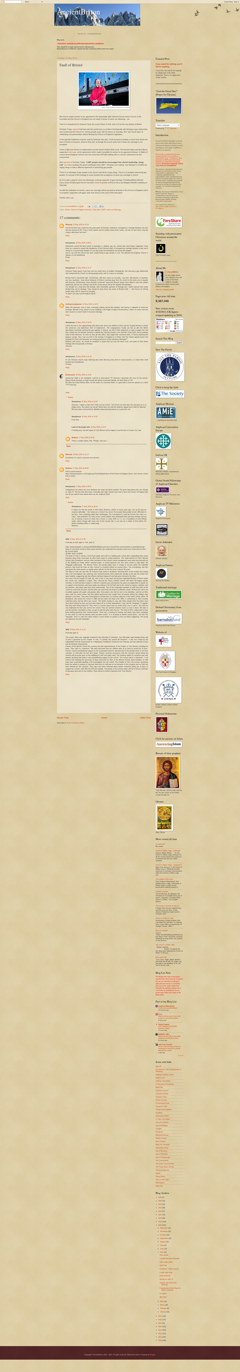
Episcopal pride (161, 957)
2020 (160, 1218)
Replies (70, 397)
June (162, 1249)
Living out (159, 1132)
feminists (88, 210)
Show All (180, 1055)
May (162, 1252)
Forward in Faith (161, 1106)
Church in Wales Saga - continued (168, 851)
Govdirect (159, 1113)
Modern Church (161, 1138)
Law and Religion (162, 1125)
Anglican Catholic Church (165, 1075)
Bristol (67, 210)
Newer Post (62, 718)
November (164, 1231)
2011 (160, 1337)
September (164, 1238)
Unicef (158, 1173)
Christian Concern (162, 1090)
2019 (160, 1222)
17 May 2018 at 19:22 (90, 506)
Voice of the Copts (162, 1180)
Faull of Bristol (165, 1276)
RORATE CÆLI (164, 1034)
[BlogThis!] (95, 206)
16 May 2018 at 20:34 (83, 356)
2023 (160, 1208)
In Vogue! (163, 1293)
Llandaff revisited (162, 891)
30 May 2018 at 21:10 (78, 629)
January (163, 1312)
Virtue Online (160, 1176)
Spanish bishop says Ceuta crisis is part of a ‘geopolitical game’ (169, 1017)
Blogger (152, 1355)
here (84, 34)
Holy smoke (164, 1255)
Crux (160, 1014)
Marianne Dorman (162, 1135)
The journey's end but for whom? (167, 906)
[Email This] (93, 206)
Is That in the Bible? (163, 1119)
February (163, 1308)
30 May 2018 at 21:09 (78, 539)
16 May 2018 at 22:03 (90, 401)
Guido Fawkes (163, 1024)
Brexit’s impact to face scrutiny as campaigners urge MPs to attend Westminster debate (169, 1048)
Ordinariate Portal (162, 1148)
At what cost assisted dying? (167, 1008)
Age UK (158, 1066)
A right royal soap (166, 1272)
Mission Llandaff (162, 931)
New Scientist (161, 1141)
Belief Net (159, 1087)
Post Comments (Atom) (75, 723)
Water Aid (159, 1186)
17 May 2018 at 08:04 (86, 437)
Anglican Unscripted (163, 1081)
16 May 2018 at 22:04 (90, 416)
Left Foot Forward (165, 1044)
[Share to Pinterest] (103, 206)
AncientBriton (78, 12)
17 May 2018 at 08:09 (80, 468)
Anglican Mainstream (166, 1006)
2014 (160, 1326)
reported (66, 162)
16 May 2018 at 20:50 (83, 375)
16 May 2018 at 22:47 (98, 427)
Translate (173, 128)
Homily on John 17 (166, 1279)
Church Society (161, 1100)
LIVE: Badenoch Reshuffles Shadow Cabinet (167, 1027)
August (163, 1242)
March (162, 1305)
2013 (160, 1330)
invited (97, 183)
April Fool (163, 1265)
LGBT (103, 210)
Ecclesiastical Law (162, 1103)
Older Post (145, 718)
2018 (160, 1225)
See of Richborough (163, 1157)
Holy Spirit (96, 210)
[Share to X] (98, 206)
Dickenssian (70, 375)
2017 (160, 1316)
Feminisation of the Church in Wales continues (170, 1289)
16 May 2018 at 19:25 (83, 322)
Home (104, 718)
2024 (160, 1204)
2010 (160, 1340)
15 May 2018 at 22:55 (81, 224)
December (164, 1228)
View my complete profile (165, 290)
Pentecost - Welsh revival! (169, 1269)
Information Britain (162, 1116)
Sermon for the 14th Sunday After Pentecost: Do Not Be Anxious (169, 1037)
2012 (160, 1333)
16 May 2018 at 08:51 (83, 243)
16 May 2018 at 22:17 (81, 454)
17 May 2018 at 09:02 (83, 486)
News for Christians (163, 1145)
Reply (68, 236)
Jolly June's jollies (166, 1262)
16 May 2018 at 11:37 (83, 268)
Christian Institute (162, 1094)
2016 (160, 1320)
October (163, 1235)
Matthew (75, 437)
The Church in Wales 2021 (165, 945)
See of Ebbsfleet (162, 1154)
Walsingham (160, 1183)
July (162, 1245)
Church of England (77, 210)
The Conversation (162, 1160)
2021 (160, 1215)
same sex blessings (113, 210)
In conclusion (160, 844)
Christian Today (161, 1097)
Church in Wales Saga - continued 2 (169, 865)
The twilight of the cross (164, 879)
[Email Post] (89, 206)
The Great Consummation (165, 1164)
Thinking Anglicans (162, 1170)
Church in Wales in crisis (165, 918)
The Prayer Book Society (165, 1167)
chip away (72, 152)
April (162, 1301)
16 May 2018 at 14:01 (90, 304)
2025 (160, 1201)
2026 (160, 1197)
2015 (160, 1323)
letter (70, 165)
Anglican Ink (160, 1078)
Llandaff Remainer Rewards (170, 1258)
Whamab (69, 224)
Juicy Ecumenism (162, 1122)
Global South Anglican (164, 1109)
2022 (160, 1211)
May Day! (163, 1297)
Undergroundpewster (74, 304)
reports (75, 129)
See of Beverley (161, 1151)
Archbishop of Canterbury (165, 1084)
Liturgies (159, 1129)
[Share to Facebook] (100, 206)
